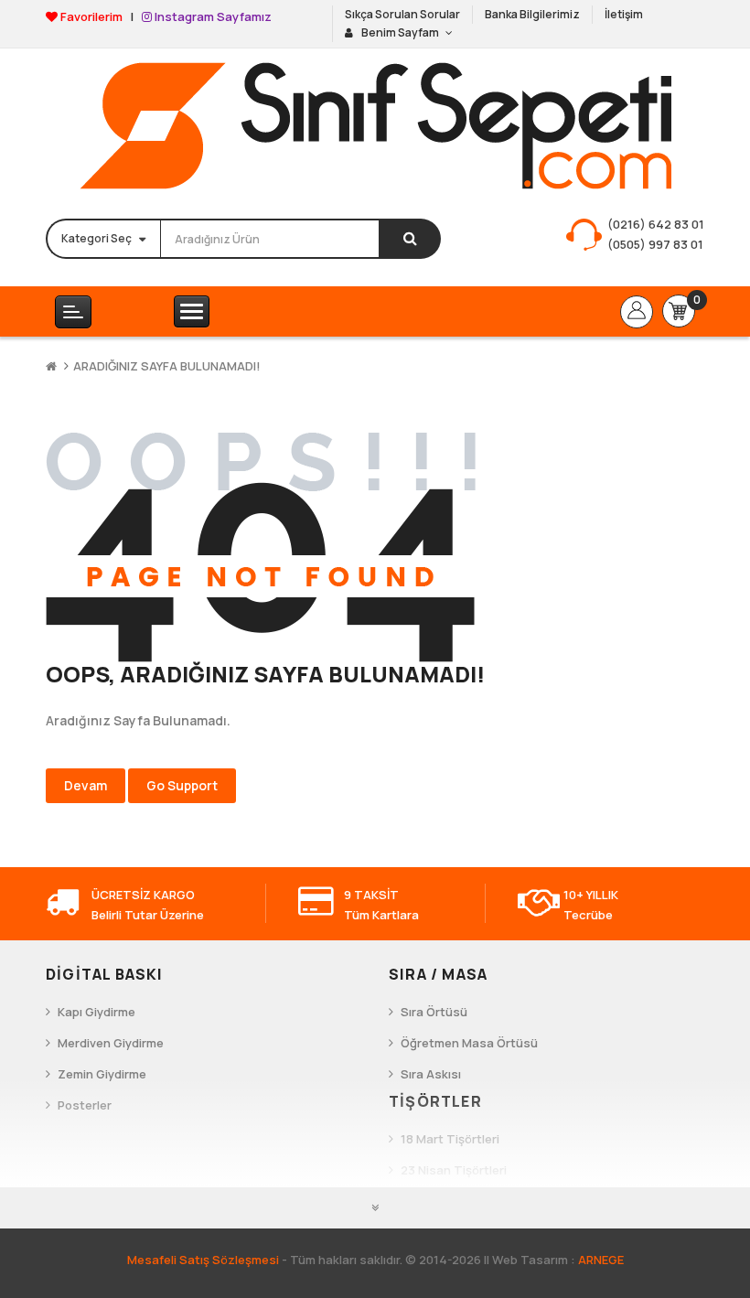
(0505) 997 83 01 (655, 244)
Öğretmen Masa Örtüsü (469, 1043)
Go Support (182, 785)
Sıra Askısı (431, 1074)
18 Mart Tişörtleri (450, 1139)
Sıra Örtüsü (434, 1011)
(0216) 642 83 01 (655, 224)
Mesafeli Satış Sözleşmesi (203, 1259)
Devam (85, 785)
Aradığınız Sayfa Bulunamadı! (167, 366)
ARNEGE (601, 1259)
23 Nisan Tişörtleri (454, 1170)
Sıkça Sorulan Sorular (402, 14)
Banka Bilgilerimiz (532, 14)
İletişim (624, 14)
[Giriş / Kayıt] (636, 311)
